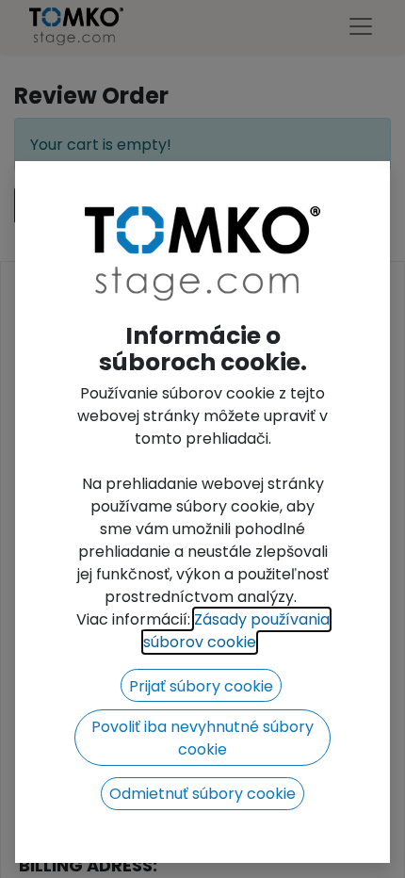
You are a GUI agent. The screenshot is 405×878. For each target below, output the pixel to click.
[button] (201, 685)
